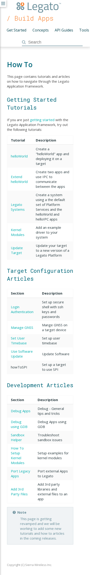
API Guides (64, 30)
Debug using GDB (19, 424)
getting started (42, 119)
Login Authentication (22, 309)
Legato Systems (18, 207)
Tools (84, 30)
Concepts (41, 30)
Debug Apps (20, 410)
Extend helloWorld (19, 179)
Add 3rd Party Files (19, 491)
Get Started (16, 30)
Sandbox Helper (17, 437)
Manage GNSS (22, 327)
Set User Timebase (19, 340)
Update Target (17, 250)
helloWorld (19, 156)
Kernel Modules (17, 232)
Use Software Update (22, 353)
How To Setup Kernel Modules (17, 455)
